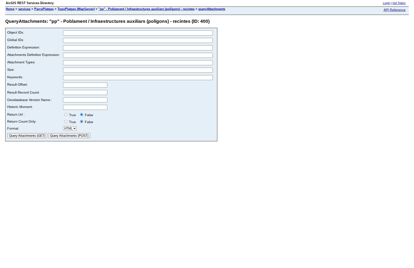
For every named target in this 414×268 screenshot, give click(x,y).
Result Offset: (17, 84)
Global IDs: (15, 40)
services (24, 9)
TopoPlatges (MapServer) (76, 9)
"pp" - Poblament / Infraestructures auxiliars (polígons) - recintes (146, 9)
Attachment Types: (21, 62)
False (88, 115)
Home (10, 9)
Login (386, 3)
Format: (13, 128)
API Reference (395, 10)
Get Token (399, 3)
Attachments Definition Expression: (33, 55)
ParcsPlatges (44, 9)
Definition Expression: (23, 47)
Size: (11, 69)
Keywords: (15, 77)
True (73, 115)
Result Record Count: (23, 92)
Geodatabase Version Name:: (29, 100)
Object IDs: (15, 32)
